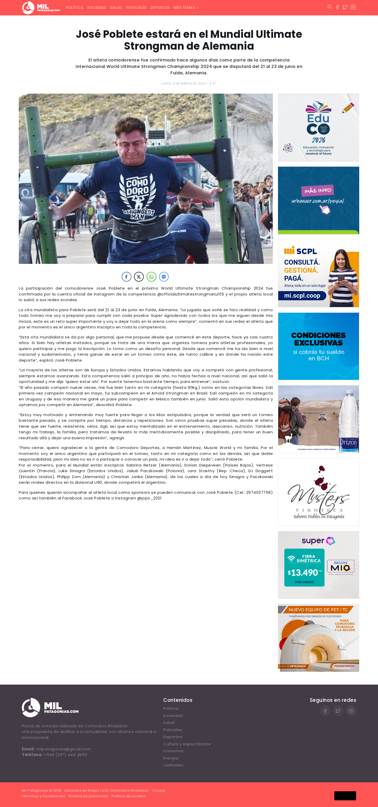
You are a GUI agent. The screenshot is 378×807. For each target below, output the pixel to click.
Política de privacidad (88, 796)
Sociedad (96, 7)
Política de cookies (129, 796)
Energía (170, 758)
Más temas (184, 7)
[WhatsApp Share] (151, 277)
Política (74, 7)
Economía (173, 751)
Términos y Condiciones (43, 796)
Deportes (160, 7)
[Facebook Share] (126, 277)
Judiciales (173, 765)
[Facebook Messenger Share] (164, 277)
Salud (116, 7)
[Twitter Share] (139, 277)
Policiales (136, 7)
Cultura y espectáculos (187, 744)
